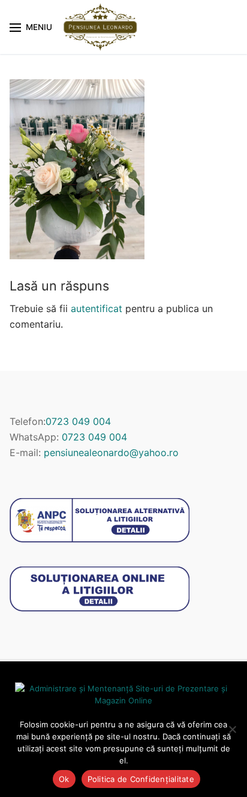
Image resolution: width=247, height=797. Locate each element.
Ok (64, 779)
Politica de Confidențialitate (141, 779)
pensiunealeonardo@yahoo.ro (111, 453)
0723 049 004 (78, 421)
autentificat (96, 308)
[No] (232, 729)
